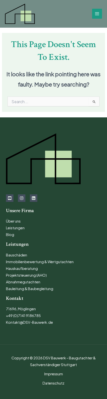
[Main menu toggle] (97, 14)
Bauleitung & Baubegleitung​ (29, 288)
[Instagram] (21, 198)
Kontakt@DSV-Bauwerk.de (29, 322)
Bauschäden (16, 255)
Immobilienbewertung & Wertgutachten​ (40, 261)
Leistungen (15, 228)
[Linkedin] (33, 198)
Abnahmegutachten (23, 282)
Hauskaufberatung (22, 268)
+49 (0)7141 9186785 (23, 315)
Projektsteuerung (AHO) (26, 275)
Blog (10, 234)
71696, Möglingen (21, 309)
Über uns (13, 221)
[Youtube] (9, 198)
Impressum (53, 374)
